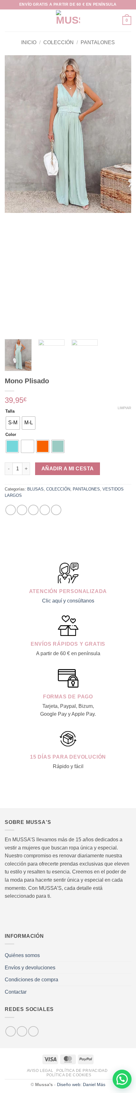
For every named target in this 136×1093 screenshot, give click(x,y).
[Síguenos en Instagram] (22, 1031)
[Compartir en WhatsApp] (10, 510)
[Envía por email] (33, 510)
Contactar (16, 992)
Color (10, 434)
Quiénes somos (22, 955)
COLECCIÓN (58, 42)
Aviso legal (40, 1070)
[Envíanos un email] (33, 1031)
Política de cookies (68, 1075)
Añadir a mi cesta (67, 468)
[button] (8, 20)
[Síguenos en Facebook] (10, 1031)
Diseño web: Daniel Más (81, 1084)
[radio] (13, 423)
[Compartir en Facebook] (22, 510)
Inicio (28, 42)
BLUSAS (35, 489)
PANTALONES (98, 42)
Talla (10, 411)
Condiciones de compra (31, 979)
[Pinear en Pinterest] (45, 510)
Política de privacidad (82, 1070)
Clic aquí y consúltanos (68, 600)
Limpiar (124, 408)
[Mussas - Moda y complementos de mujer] (68, 20)
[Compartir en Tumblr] (56, 510)
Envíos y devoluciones (30, 967)
